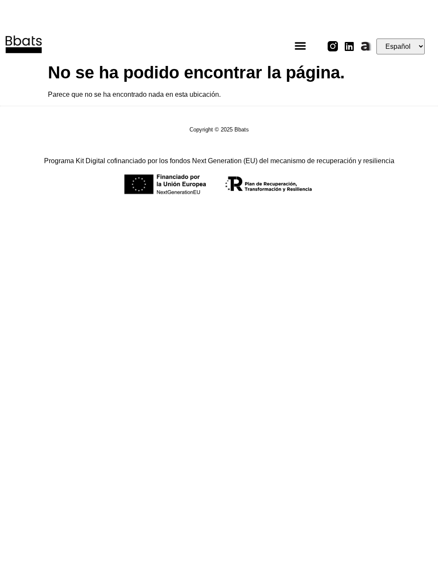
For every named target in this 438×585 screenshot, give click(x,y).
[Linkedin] (349, 46)
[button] (300, 45)
